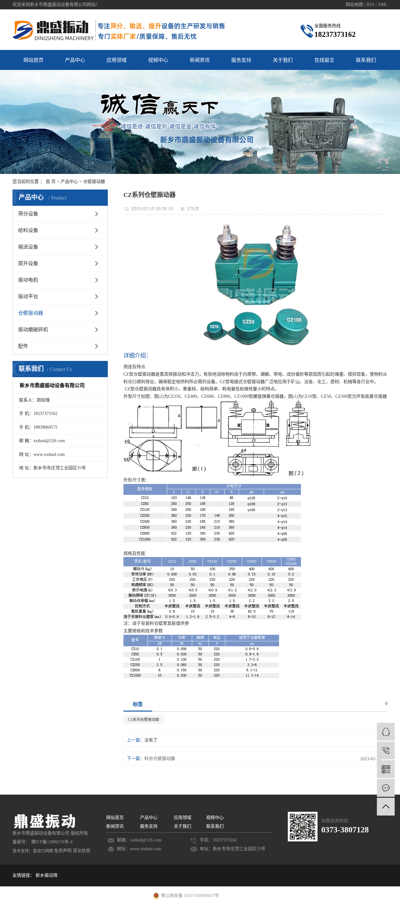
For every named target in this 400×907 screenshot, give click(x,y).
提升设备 (28, 263)
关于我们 (283, 60)
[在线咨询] (386, 732)
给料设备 (28, 230)
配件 (23, 346)
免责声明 (63, 850)
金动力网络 (43, 850)
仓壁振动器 (94, 181)
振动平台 (28, 296)
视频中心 (158, 60)
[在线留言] (386, 788)
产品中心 (75, 60)
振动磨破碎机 (33, 329)
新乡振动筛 (47, 875)
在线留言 (324, 60)
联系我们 (366, 60)
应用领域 (117, 60)
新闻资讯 (200, 60)
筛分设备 (28, 213)
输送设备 (28, 246)
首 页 (51, 181)
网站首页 (33, 60)
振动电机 (28, 280)
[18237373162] (386, 750)
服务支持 (241, 60)
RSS (370, 4)
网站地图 (355, 4)
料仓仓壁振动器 (159, 758)
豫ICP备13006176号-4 (51, 842)
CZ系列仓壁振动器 (143, 719)
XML (383, 4)
